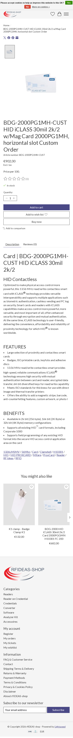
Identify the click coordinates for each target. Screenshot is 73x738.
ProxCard (48, 455)
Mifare (37, 455)
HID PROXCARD (21, 455)
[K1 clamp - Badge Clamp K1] (19, 504)
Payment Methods (14, 677)
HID (5, 455)
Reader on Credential (15, 598)
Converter (9, 607)
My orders (9, 638)
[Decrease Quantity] (6, 198)
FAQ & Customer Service (17, 659)
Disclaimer (9, 691)
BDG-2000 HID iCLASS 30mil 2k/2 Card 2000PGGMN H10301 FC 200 (54, 533)
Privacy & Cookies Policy (18, 686)
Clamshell (45, 451)
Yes (69, 3)
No (27, 7)
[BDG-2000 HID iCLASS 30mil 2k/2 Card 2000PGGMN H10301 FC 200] (54, 504)
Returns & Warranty (14, 673)
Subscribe (58, 709)
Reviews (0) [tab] (30, 244)
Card (35, 451)
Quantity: (8, 192)
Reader (61, 455)
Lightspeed (60, 726)
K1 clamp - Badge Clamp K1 (19, 530)
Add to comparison (15, 228)
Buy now (37, 221)
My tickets (9, 642)
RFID (18, 458)
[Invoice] (35, 731)
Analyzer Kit (10, 617)
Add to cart (36, 207)
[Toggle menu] (66, 14)
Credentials (10, 603)
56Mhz (26, 451)
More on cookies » (41, 7)
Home (6, 25)
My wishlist (10, 647)
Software (8, 612)
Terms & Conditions (14, 682)
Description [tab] (12, 244)
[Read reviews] (14, 179)
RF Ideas (8, 458)
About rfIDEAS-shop (15, 696)
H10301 (58, 451)
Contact (8, 664)
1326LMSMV (11, 451)
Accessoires (10, 621)
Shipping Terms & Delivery (18, 668)
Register (8, 633)
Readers (8, 594)
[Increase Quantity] (14, 198)
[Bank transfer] (30, 731)
